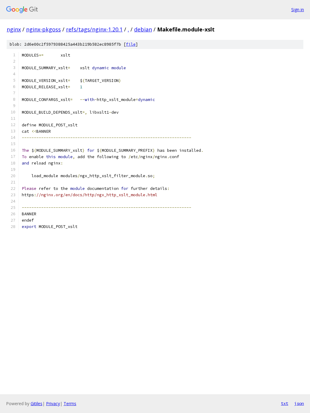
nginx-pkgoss (43, 29)
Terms (70, 403)
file (131, 44)
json (299, 403)
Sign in (297, 9)
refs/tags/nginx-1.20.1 (94, 29)
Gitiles (36, 403)
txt (284, 403)
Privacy (53, 403)
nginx (14, 29)
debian (143, 29)
